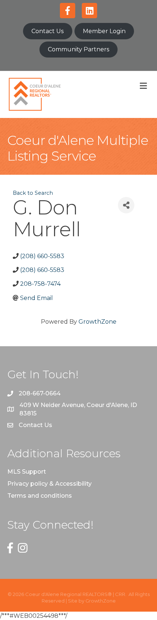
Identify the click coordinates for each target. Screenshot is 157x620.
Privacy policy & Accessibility (49, 483)
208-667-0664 (40, 393)
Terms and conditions (39, 495)
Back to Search (33, 193)
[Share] (126, 205)
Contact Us (47, 31)
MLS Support (26, 471)
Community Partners (78, 49)
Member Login (104, 31)
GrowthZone (97, 321)
